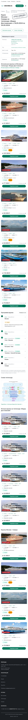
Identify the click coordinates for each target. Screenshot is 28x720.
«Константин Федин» (8, 207)
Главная (3, 11)
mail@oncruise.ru (20, 708)
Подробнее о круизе (14, 96)
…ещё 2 (18, 426)
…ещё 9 (13, 293)
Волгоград (11, 513)
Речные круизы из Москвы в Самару (10, 67)
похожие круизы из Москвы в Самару (18, 47)
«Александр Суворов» (8, 177)
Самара (10, 83)
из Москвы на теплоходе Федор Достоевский (18, 11)
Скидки (5, 90)
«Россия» (5, 267)
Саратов (5, 453)
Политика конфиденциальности (8, 688)
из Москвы (8, 11)
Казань (10, 426)
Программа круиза (6, 30)
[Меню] (25, 5)
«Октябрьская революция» (9, 117)
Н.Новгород (10, 483)
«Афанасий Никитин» (8, 88)
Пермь (10, 143)
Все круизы (3, 695)
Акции (8, 1)
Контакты (13, 1)
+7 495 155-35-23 (5, 708)
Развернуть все (22, 312)
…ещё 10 (13, 263)
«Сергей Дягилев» (7, 237)
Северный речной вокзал (17, 54)
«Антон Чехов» (6, 147)
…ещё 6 (13, 83)
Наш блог (18, 1)
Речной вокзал (15, 60)
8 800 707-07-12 (13, 708)
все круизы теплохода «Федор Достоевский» (17, 41)
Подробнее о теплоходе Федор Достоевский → (11, 404)
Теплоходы (3, 698)
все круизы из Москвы (15, 55)
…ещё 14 (13, 203)
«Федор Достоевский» (16, 39)
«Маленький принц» (7, 297)
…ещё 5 (13, 233)
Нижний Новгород (12, 453)
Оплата (2, 701)
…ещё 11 (18, 143)
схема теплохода (14, 43)
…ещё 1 (19, 483)
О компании (3, 1)
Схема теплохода (18, 30)
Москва (5, 83)
